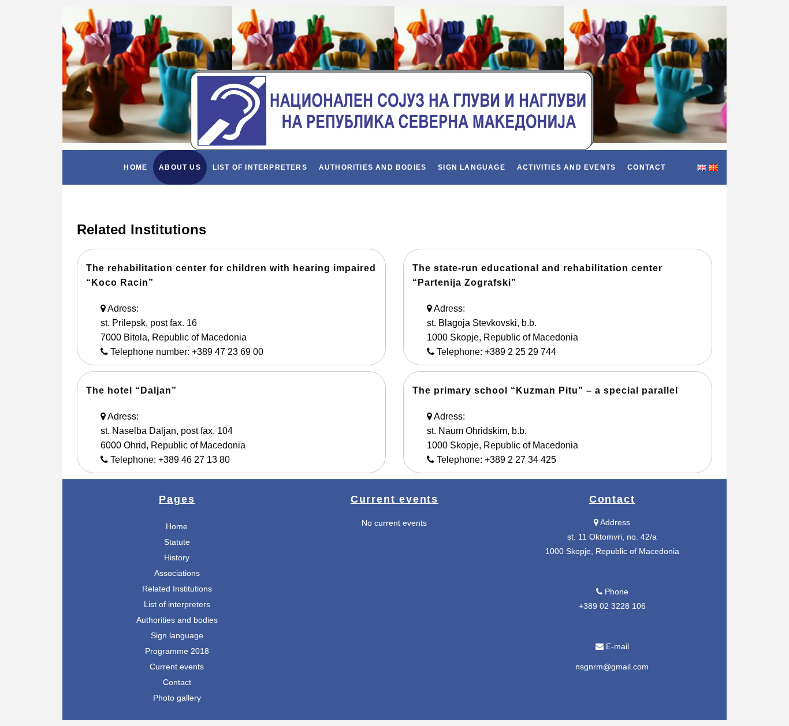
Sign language (177, 635)
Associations (177, 573)
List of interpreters (177, 604)
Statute (177, 542)
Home (177, 526)
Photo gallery (177, 697)
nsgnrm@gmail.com (612, 666)
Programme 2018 (177, 651)
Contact (177, 682)
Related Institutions (177, 588)
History (176, 557)
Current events (177, 666)
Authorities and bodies (177, 619)
